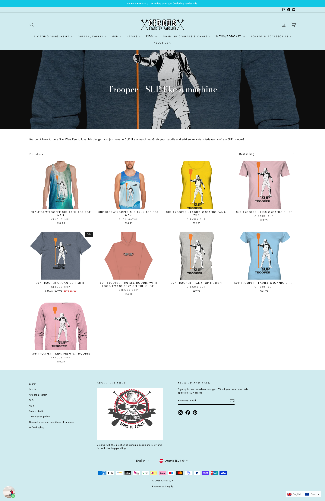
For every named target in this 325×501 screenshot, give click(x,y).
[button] (303, 494)
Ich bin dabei (134, 285)
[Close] (214, 205)
